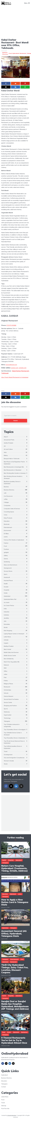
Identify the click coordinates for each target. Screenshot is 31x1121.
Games (6, 558)
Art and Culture (8, 449)
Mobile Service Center (10, 655)
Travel (5, 751)
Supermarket (7, 715)
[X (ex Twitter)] (21, 786)
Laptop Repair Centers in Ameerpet (14, 633)
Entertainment (8, 527)
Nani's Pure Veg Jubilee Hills (11, 662)
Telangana (7, 721)
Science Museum (8, 696)
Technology (7, 718)
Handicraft (7, 577)
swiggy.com (14, 368)
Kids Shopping (8, 630)
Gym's (5, 574)
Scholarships (7, 690)
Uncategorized (8, 754)
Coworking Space (9, 512)
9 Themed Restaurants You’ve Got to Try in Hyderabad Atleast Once (14, 1040)
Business (6, 486)
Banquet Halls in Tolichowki (11, 458)
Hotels (5, 593)
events (6, 537)
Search (15, 420)
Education (7, 521)
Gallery (6, 555)
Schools (6, 693)
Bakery (6, 455)
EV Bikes (6, 533)
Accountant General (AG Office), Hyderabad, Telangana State (14, 933)
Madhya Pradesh (9, 646)
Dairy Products (8, 518)
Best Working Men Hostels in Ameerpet (15, 473)
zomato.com (22, 368)
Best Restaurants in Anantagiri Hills (14, 467)
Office (5, 671)
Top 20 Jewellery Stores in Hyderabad (14, 738)
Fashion (6, 543)
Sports (6, 709)
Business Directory (5, 53)
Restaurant (23, 53)
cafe (5, 493)
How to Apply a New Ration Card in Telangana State (14, 902)
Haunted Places (8, 580)
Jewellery (6, 618)
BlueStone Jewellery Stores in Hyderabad (12, 482)
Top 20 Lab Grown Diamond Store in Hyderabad (14, 742)
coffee (5, 499)
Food (10, 53)
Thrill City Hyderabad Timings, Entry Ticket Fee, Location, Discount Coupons (14, 969)
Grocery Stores (8, 571)
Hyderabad (15, 53)
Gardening (7, 562)
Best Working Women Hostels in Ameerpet (13, 477)
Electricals (6, 524)
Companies (7, 505)
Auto (5, 452)
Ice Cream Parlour (9, 605)
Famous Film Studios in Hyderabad (14, 540)
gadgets (6, 552)
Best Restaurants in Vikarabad (12, 470)
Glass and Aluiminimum (10, 565)
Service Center (8, 702)
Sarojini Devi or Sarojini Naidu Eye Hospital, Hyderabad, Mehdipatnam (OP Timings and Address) (15, 1005)
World (5, 764)
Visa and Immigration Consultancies (14, 757)
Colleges (6, 502)
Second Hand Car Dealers (11, 699)
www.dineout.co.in (11, 364)
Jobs (5, 621)
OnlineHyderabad (11, 1115)
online (5, 674)
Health (6, 583)
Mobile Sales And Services (11, 652)
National (6, 665)
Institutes (6, 615)
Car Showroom (8, 496)
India (5, 608)
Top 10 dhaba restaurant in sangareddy (11, 725)
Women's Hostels (9, 761)
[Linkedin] (16, 786)
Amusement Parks (9, 440)
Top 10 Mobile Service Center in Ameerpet (13, 734)
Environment (7, 530)
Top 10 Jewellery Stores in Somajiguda (15, 729)
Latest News (7, 637)
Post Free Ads (5, 1108)
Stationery (7, 712)
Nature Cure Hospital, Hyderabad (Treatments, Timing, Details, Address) (14, 868)
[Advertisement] (15, 22)
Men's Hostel (7, 649)
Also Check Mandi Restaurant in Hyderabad (14, 377)
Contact (3, 1087)
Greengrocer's (8, 568)
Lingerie (6, 643)
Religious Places (8, 683)
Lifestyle (6, 640)
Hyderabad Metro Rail (10, 599)
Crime (5, 515)
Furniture (6, 549)
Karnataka (7, 624)
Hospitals (6, 590)
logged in (12, 407)
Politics (6, 680)
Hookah (6, 587)
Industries (6, 612)
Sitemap (3, 1105)
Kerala (5, 627)
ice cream (6, 602)
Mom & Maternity (9, 658)
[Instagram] (11, 786)
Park (5, 677)
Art (5, 446)
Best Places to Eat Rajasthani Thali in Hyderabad (14, 463)
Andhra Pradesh (8, 443)
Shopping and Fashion (10, 705)
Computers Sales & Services (12, 508)
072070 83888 (11, 325)
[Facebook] (6, 786)
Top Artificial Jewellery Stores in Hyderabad (13, 747)
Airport (6, 437)
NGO (5, 668)
